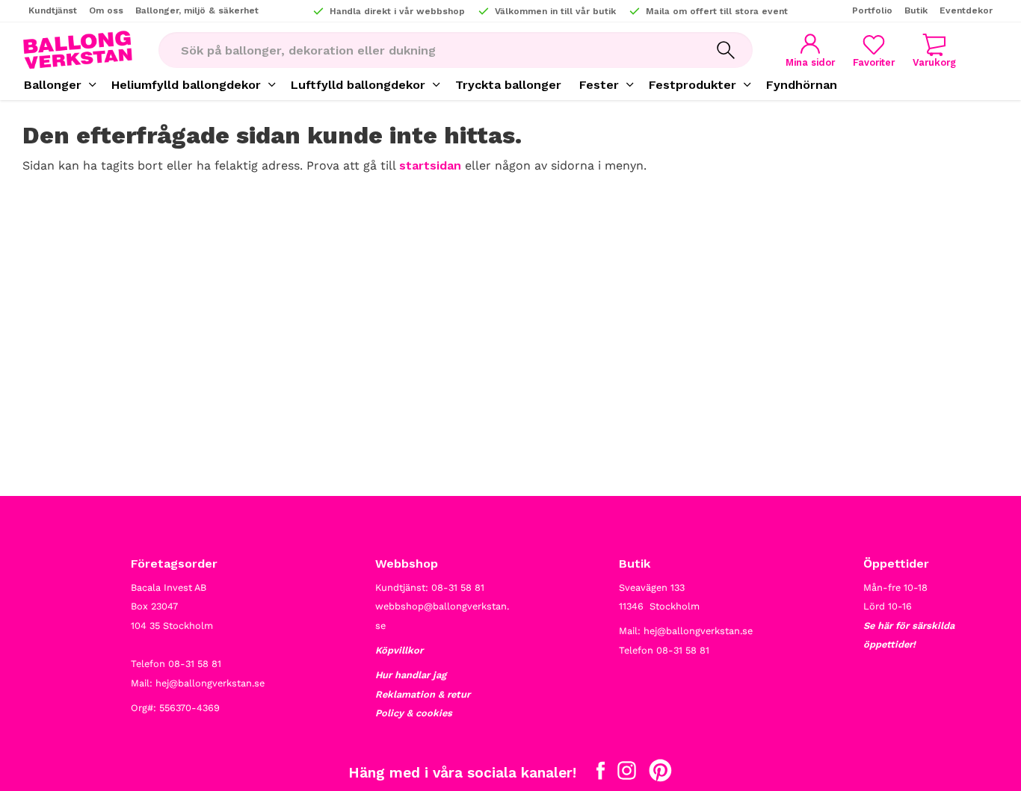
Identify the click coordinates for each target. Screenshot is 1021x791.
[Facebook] (600, 773)
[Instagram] (627, 773)
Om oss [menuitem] (106, 10)
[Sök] (726, 50)
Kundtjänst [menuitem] (52, 10)
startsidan (430, 165)
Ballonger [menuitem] (52, 85)
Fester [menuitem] (599, 85)
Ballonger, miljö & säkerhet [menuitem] (197, 10)
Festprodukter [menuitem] (692, 85)
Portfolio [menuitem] (872, 10)
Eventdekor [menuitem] (966, 10)
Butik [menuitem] (916, 10)
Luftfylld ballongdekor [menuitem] (358, 85)
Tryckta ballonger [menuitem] (508, 85)
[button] (874, 50)
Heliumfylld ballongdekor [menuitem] (186, 85)
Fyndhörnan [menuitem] (801, 85)
